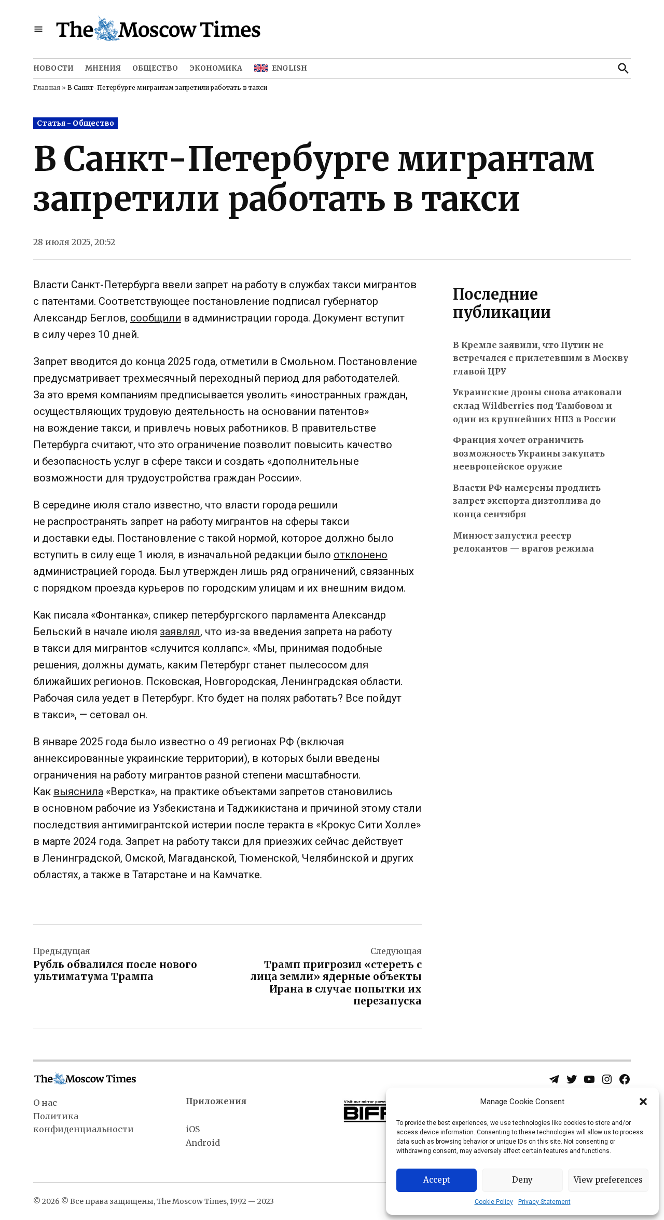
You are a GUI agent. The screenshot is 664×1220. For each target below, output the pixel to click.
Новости (53, 68)
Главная (46, 87)
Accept (436, 1180)
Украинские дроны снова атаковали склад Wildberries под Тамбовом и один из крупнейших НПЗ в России (537, 405)
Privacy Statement (544, 1201)
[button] (643, 1101)
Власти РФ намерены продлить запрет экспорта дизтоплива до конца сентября (527, 500)
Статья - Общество (75, 123)
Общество (155, 68)
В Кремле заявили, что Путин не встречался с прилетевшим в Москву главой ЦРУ (540, 358)
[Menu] (38, 29)
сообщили (155, 318)
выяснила (78, 791)
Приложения (216, 1101)
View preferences (608, 1180)
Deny (522, 1180)
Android (203, 1142)
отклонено (361, 554)
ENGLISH (289, 68)
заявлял (180, 631)
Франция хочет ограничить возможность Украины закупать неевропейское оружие (529, 453)
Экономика (215, 68)
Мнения (103, 68)
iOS (193, 1129)
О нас (45, 1102)
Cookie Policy (494, 1201)
